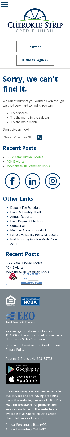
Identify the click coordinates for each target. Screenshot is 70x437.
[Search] (39, 137)
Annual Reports (21, 217)
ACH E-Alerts (15, 161)
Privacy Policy (15, 350)
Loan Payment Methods (27, 221)
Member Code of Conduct (28, 230)
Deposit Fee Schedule (25, 208)
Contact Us (18, 226)
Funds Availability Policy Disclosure (34, 235)
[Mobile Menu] (4, 5)
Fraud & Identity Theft (25, 212)
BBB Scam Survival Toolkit (25, 157)
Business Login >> (35, 60)
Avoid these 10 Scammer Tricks (28, 166)
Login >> (35, 46)
